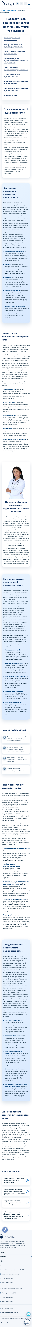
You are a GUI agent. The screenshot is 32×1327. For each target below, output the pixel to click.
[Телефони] (21, 3)
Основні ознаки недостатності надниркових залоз (14, 53)
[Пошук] (25, 3)
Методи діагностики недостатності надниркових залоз (16, 69)
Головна (2, 10)
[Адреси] (17, 3)
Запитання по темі (10, 95)
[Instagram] (7, 1322)
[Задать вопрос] (28, 1314)
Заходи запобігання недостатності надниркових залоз (16, 83)
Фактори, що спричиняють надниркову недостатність (13, 46)
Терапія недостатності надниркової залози (12, 76)
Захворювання (11, 10)
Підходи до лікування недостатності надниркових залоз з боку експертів (16, 61)
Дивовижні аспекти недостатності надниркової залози (16, 90)
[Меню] (29, 4)
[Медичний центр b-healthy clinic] (9, 3)
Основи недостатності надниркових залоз (12, 39)
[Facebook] (2, 1322)
